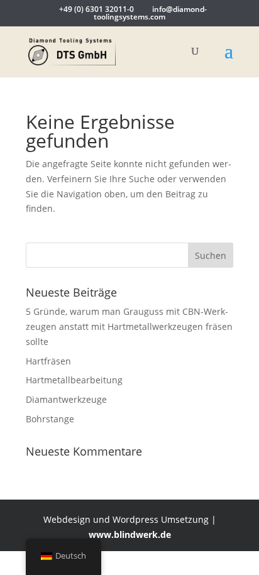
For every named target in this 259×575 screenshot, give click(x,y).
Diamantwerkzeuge (66, 399)
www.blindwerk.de (130, 534)
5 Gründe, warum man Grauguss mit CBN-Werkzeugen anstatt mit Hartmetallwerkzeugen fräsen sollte (129, 326)
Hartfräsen (48, 361)
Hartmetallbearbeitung (74, 380)
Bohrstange (50, 419)
